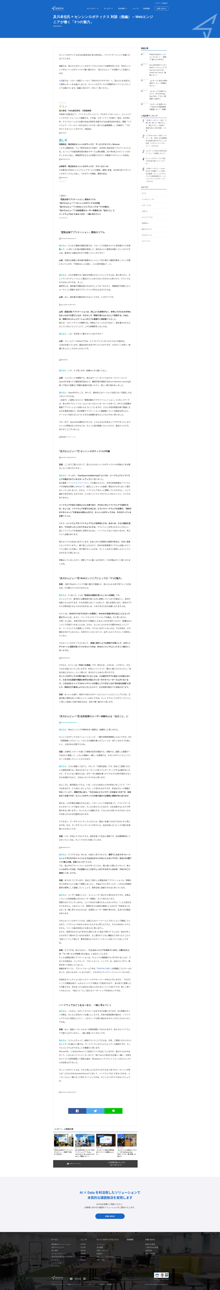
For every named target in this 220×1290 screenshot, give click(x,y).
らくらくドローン (57, 1253)
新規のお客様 (150, 1244)
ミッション (101, 1244)
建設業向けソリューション (61, 1244)
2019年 (83, 1260)
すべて (144, 193)
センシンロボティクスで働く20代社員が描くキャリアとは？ (156, 161)
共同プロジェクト (57, 1247)
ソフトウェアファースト (78, 482)
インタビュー (148, 199)
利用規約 (109, 1284)
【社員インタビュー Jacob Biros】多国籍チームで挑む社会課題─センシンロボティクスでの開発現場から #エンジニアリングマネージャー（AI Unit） (156, 174)
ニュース (135, 8)
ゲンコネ (54, 1266)
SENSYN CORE (103, 968)
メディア (146, 241)
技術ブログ (147, 229)
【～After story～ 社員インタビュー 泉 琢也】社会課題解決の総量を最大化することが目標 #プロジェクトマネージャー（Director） (156, 140)
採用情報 (146, 8)
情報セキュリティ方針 (74, 1284)
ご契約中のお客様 (151, 1247)
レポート (146, 205)
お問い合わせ (161, 8)
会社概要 (100, 1247)
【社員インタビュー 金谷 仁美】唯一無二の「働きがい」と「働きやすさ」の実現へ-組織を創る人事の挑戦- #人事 (156, 125)
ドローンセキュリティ (90, 1284)
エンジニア (147, 217)
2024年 (83, 1244)
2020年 (83, 1256)
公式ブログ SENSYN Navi (105, 1256)
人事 (145, 211)
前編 (63, 80)
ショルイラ (55, 1263)
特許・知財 (101, 1260)
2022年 (83, 1250)
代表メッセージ (102, 1250)
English (165, 3)
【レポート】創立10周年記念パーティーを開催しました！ (156, 152)
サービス (54, 1239)
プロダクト (147, 235)
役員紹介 (100, 1253)
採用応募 (148, 1250)
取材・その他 (150, 1253)
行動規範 (102, 1284)
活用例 (145, 223)
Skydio (53, 1260)
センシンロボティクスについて (108, 1239)
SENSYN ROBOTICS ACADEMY (62, 1256)
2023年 (83, 1247)
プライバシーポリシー (58, 1284)
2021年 (83, 1253)
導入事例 (54, 1250)
